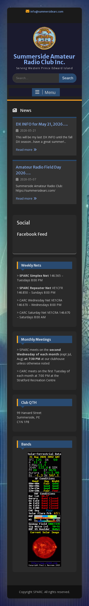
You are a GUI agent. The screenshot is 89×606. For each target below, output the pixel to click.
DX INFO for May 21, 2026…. (42, 124)
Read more (24, 149)
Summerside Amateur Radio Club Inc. (44, 59)
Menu (50, 92)
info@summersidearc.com (46, 11)
